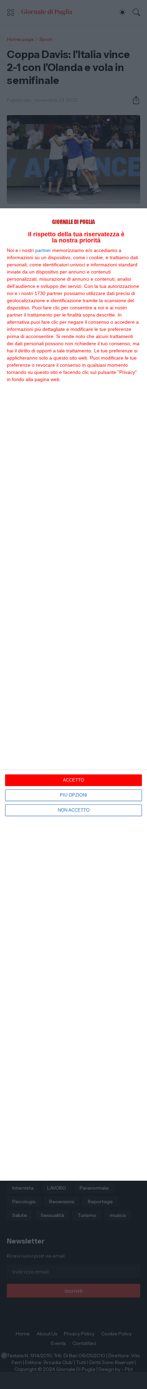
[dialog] (73, 694)
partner (43, 250)
